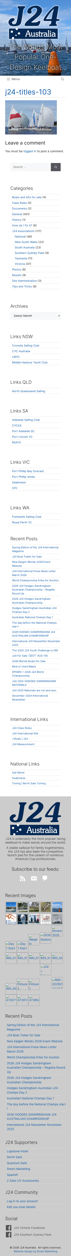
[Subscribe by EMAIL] (33, 878)
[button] (62, 79)
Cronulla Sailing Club (25, 345)
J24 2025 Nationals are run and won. (34, 690)
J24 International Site (25, 733)
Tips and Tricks (22, 286)
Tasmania (21, 258)
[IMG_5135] (34, 958)
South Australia (25, 247)
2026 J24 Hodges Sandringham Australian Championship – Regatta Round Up (33, 589)
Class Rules (19, 203)
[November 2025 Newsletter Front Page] (57, 931)
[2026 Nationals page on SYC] (45, 938)
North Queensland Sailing (28, 391)
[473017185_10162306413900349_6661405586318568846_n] (22, 1000)
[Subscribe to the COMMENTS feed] (45, 878)
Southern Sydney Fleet (29, 253)
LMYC (16, 356)
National (20, 236)
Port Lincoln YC (22, 436)
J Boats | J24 (20, 738)
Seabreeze (19, 482)
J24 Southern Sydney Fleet (32, 1234)
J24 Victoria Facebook (29, 1228)
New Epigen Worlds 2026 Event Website (35, 1041)
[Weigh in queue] (34, 939)
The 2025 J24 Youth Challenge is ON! (35, 650)
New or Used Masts (24, 666)
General (17, 214)
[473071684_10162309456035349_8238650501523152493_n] (11, 1000)
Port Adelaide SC (23, 431)
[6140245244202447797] (45, 919)
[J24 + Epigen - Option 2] (45, 969)
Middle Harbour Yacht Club (30, 362)
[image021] (34, 907)
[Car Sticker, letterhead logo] (11, 919)
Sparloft (12, 1175)
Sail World (18, 772)
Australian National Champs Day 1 (32, 617)
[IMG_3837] (34, 919)
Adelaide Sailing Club (26, 420)
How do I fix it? (22, 225)
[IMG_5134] (45, 958)
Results (16, 275)
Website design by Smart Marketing (35, 1251)
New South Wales (26, 242)
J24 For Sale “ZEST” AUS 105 (30, 655)
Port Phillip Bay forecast (28, 471)
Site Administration (24, 280)
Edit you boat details (21, 1207)
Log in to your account (22, 1201)
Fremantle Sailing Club (26, 516)
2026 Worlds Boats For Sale (29, 661)
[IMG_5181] (11, 958)
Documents (19, 208)
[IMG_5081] (11, 988)
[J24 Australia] (34, 22)
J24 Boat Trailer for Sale (27, 556)
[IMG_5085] (57, 958)
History (17, 219)
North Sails (14, 1157)
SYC (15, 488)
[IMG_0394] (45, 907)
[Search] (56, 167)
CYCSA (17, 425)
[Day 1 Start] (11, 946)
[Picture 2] (22, 984)
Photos (16, 269)
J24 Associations (23, 231)
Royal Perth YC (22, 522)
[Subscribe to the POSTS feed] (22, 878)
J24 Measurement (23, 744)
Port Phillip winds (23, 476)
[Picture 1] (34, 984)
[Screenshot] (57, 919)
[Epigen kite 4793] (22, 919)
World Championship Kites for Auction (35, 580)
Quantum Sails (17, 1163)
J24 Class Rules (22, 728)
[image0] (11, 907)
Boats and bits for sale (27, 197)
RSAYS (16, 442)
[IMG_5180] (22, 958)
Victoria (20, 264)
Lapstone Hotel (17, 1151)
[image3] (22, 907)
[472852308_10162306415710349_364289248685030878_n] (34, 1000)
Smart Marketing (18, 1169)
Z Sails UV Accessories (23, 1180)
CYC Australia (21, 351)
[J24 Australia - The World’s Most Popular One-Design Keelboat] (57, 907)
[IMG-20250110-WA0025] (57, 982)
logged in (29, 151)
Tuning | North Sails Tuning (28, 783)
